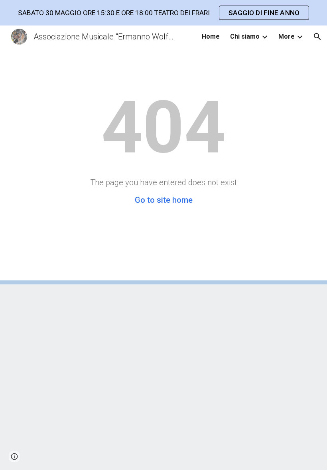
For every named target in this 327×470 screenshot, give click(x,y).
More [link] (286, 36)
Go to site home (164, 200)
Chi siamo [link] (245, 36)
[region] (163, 12)
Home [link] (211, 36)
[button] (317, 36)
